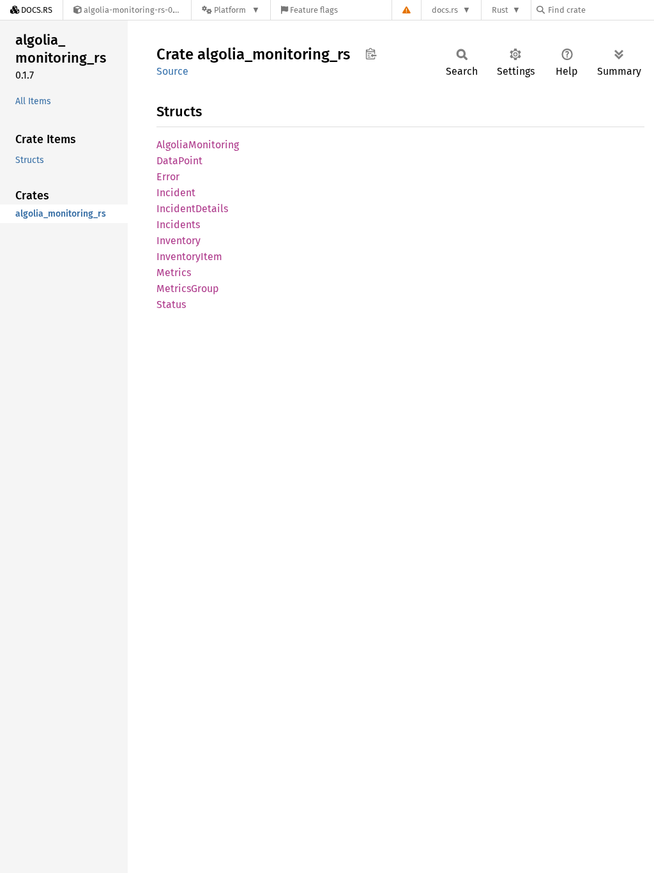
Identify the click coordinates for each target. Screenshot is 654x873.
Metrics (173, 273)
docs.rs (445, 10)
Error (167, 177)
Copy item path (370, 54)
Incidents (178, 225)
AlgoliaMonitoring (197, 145)
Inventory (178, 241)
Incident (175, 193)
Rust (500, 10)
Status (171, 304)
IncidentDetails (192, 209)
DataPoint (179, 161)
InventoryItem (189, 257)
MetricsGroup (187, 288)
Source (172, 71)
